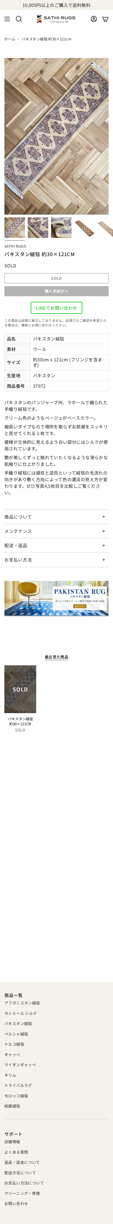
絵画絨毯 (12, 1106)
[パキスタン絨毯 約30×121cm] (20, 689)
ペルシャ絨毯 (16, 1034)
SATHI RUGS (15, 246)
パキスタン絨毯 (18, 1023)
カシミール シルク (20, 1013)
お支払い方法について (24, 1183)
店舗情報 (12, 1141)
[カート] (105, 19)
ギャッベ (12, 1054)
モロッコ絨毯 (16, 1095)
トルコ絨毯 (14, 1044)
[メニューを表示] (7, 19)
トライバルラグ (18, 1085)
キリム (10, 1075)
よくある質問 (16, 1152)
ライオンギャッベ (20, 1064)
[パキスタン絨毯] (56, 598)
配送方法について (20, 1172)
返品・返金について (22, 1162)
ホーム (9, 38)
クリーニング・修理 (22, 1193)
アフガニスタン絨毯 (22, 1003)
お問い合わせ (16, 1203)
